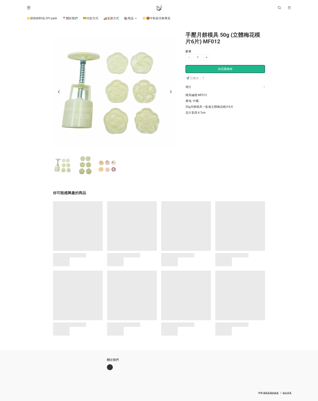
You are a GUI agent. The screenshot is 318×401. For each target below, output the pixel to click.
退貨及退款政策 (271, 393)
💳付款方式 (90, 18)
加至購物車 (225, 69)
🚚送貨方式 (111, 18)
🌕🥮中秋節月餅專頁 (156, 18)
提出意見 (287, 393)
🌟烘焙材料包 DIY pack (41, 18)
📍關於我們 (70, 18)
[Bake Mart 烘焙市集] (159, 7)
